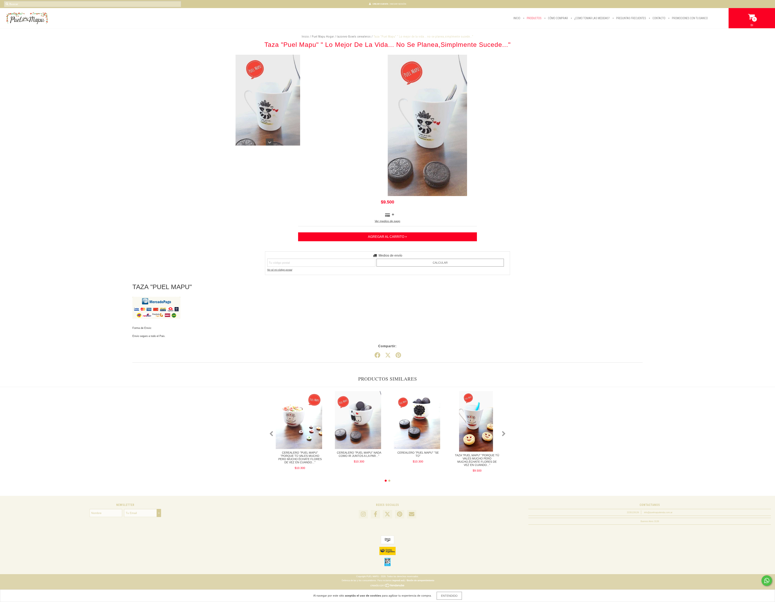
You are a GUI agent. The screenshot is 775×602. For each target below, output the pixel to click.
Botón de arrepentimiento (420, 580)
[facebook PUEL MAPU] (375, 514)
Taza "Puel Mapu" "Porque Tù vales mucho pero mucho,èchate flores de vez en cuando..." (477, 460)
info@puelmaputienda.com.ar (658, 512)
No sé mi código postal (279, 269)
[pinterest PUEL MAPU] (399, 514)
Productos (533, 18)
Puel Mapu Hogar (323, 36)
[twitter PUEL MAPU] (387, 514)
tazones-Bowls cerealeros (354, 36)
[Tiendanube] (387, 586)
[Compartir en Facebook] (377, 355)
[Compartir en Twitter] (388, 355)
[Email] (411, 514)
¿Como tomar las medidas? (592, 18)
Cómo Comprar (557, 18)
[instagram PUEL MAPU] (363, 514)
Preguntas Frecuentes (631, 18)
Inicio (516, 18)
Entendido (449, 595)
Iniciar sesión (398, 4)
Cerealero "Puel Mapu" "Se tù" (418, 454)
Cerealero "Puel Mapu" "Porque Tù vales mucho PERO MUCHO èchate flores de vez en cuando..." (300, 457)
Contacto (658, 18)
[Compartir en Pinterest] (398, 355)
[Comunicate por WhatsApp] (766, 580)
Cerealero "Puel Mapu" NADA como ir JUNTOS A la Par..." (359, 454)
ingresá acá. (398, 580)
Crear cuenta (380, 4)
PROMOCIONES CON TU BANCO (689, 18)
